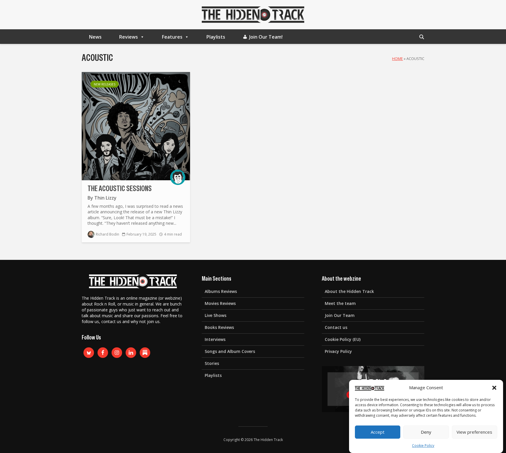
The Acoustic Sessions (120, 189)
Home (397, 58)
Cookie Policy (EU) (342, 339)
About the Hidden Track (349, 291)
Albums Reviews (221, 291)
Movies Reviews (220, 303)
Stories (212, 363)
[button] (494, 388)
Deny (426, 432)
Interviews (215, 339)
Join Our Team (340, 315)
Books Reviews (219, 327)
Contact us (336, 327)
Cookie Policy (423, 445)
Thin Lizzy (105, 198)
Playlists (215, 37)
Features (172, 37)
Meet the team (340, 303)
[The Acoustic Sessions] (136, 125)
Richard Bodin (107, 234)
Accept (377, 432)
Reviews (128, 37)
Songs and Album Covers (230, 351)
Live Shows (215, 315)
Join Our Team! (266, 37)
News (95, 37)
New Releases (104, 84)
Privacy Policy (338, 351)
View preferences (474, 432)
